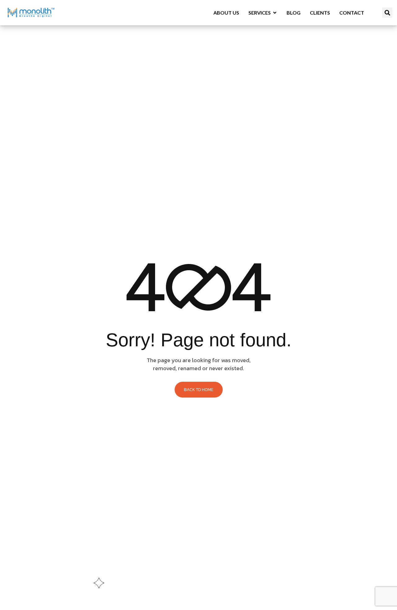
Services (259, 13)
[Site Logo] (31, 12)
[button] (387, 12)
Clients (320, 13)
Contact (351, 13)
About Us (226, 13)
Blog (294, 13)
